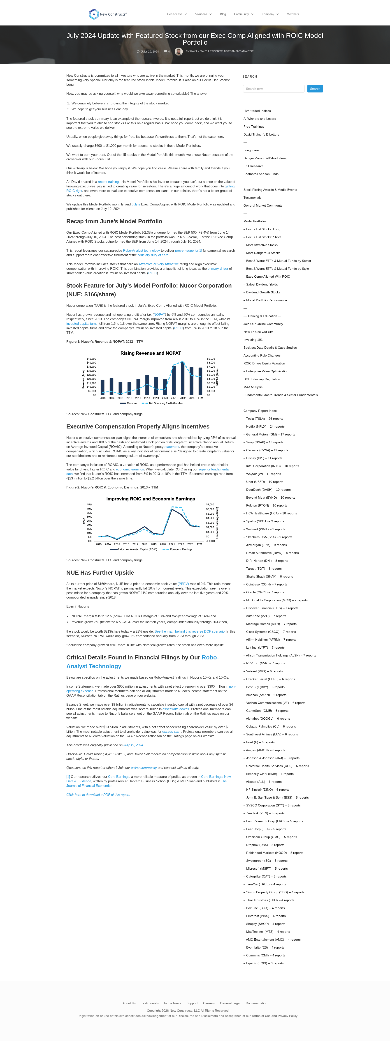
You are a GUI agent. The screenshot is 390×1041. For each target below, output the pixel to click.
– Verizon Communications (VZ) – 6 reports (274, 703)
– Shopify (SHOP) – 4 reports (264, 924)
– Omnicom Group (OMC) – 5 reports (270, 837)
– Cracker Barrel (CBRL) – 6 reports (269, 679)
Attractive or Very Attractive (159, 264)
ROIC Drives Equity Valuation (264, 363)
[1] (200, 250)
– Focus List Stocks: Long (262, 229)
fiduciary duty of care (153, 255)
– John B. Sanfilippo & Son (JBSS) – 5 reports (276, 797)
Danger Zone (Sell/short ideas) (266, 158)
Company (268, 14)
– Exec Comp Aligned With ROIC (267, 276)
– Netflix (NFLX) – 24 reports (264, 426)
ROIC (152, 273)
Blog (223, 14)
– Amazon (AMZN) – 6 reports (265, 695)
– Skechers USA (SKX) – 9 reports (268, 537)
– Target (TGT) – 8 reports (263, 568)
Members (293, 14)
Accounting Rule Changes (262, 355)
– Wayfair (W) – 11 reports (262, 474)
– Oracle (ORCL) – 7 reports (264, 592)
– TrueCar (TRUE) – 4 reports (265, 884)
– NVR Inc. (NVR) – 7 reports (264, 663)
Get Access (174, 14)
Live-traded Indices (257, 111)
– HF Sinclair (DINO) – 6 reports (266, 789)
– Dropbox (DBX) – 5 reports (264, 845)
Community (241, 14)
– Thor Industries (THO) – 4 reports (269, 900)
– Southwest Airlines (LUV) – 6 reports (271, 734)
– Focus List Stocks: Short (262, 237)
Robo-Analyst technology (141, 250)
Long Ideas (252, 150)
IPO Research (254, 166)
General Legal (230, 1003)
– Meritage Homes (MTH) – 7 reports (270, 624)
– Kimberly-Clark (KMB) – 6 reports (269, 774)
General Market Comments (263, 205)
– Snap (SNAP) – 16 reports (263, 442)
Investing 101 (253, 339)
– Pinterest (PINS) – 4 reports (265, 916)
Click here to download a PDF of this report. (98, 795)
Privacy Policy (287, 1016)
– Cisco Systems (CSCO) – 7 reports (270, 631)
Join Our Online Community (263, 324)
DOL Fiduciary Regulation (262, 379)
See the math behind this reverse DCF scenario (190, 631)
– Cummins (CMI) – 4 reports (264, 955)
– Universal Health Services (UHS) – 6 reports (276, 766)
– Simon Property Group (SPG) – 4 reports (274, 892)
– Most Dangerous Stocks (262, 253)
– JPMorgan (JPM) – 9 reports (265, 545)
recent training (108, 182)
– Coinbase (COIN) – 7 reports (265, 584)
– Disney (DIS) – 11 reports (263, 458)
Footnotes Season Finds (261, 174)
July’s (136, 204)
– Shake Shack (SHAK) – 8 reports (268, 576)
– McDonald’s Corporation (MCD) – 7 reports (276, 600)
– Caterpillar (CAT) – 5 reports (265, 876)
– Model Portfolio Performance (265, 300)
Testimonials (252, 197)
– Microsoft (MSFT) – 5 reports (266, 868)
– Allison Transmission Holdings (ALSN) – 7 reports (280, 655)
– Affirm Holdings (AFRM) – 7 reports (270, 639)
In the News (172, 1003)
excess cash (171, 731)
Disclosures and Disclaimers (198, 1016)
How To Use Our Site (259, 332)
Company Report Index (260, 410)
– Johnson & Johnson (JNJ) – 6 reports (271, 758)
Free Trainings (254, 126)
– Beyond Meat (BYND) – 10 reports (269, 497)
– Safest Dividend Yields (261, 284)
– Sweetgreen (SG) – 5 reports (266, 860)
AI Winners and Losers (260, 118)
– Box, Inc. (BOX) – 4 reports (264, 908)
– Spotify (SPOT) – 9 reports (264, 521)
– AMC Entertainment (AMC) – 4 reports (272, 939)
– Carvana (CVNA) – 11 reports (266, 450)
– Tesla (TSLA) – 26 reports (263, 418)
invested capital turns (82, 323)
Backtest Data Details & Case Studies (270, 347)
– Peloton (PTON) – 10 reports (265, 505)
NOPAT (159, 314)
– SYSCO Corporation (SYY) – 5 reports (272, 805)
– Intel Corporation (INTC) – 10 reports (271, 466)
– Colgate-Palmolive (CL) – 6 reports (270, 726)
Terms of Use (261, 1016)
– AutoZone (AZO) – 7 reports (265, 616)
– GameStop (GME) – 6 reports (266, 710)
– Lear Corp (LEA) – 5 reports (265, 829)
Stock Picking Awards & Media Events (270, 189)
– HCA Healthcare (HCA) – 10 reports (270, 513)
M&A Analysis (253, 387)
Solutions (201, 14)
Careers (209, 1003)
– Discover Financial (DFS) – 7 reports (271, 608)
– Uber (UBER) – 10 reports (263, 482)
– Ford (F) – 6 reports (259, 742)
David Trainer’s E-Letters (261, 134)
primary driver (218, 268)
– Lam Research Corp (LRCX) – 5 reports (273, 821)
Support (192, 1003)
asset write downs (175, 709)
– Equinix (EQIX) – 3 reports (264, 963)
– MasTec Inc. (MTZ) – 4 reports (267, 931)
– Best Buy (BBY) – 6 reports (264, 687)
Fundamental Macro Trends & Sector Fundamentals (281, 395)
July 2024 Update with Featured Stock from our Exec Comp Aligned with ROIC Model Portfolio (195, 39)
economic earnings (130, 469)
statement (172, 447)
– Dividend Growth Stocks (262, 292)
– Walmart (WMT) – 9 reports (264, 529)
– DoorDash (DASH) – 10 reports (267, 489)
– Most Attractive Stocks (261, 245)
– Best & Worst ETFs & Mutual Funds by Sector (277, 261)
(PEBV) (183, 584)
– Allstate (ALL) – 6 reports (263, 781)
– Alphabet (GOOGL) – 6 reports (267, 718)
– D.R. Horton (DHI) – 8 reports (266, 560)
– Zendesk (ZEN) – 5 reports (264, 813)
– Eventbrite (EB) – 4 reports (264, 947)
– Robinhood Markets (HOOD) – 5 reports (273, 852)
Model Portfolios (255, 221)
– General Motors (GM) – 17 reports (269, 434)
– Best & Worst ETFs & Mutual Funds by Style (276, 268)
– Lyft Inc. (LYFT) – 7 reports (264, 647)
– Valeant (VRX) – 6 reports (263, 671)
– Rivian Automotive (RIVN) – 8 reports (271, 553)
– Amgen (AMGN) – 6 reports (264, 750)
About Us (129, 1003)
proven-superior (186, 250)
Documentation (256, 1003)
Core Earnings (118, 776)
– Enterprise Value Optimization (266, 371)
